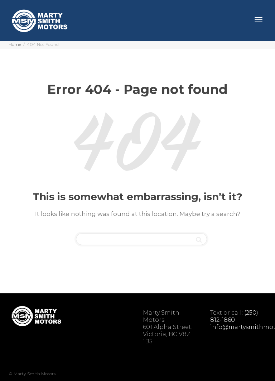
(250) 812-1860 (234, 316)
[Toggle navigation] (258, 20)
